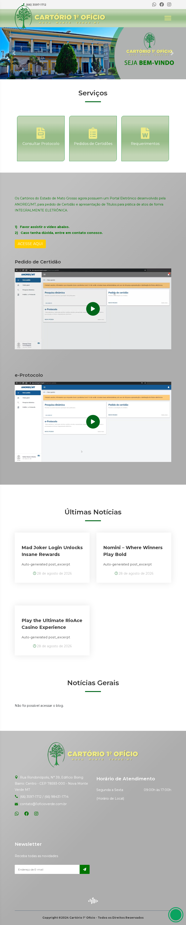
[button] (14, 53)
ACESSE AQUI (30, 244)
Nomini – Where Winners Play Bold (133, 551)
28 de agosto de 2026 (54, 573)
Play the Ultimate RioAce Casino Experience (52, 624)
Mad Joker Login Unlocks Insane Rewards (52, 551)
